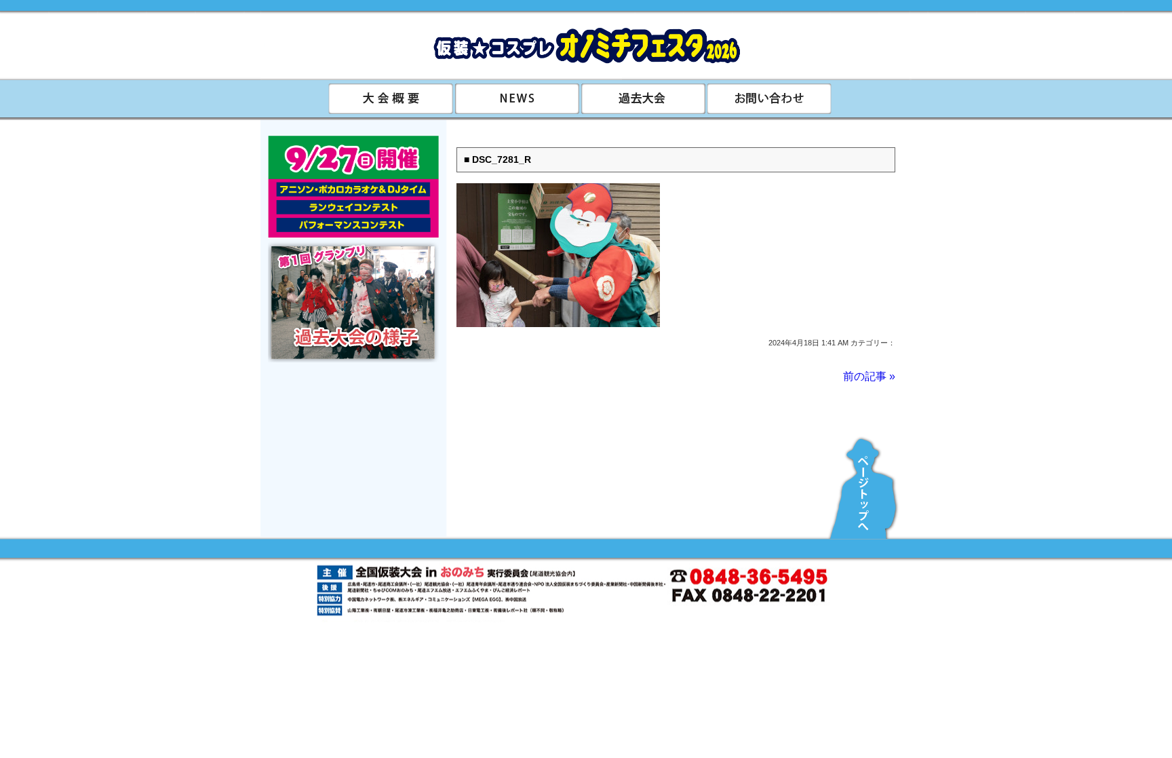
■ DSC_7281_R (497, 160)
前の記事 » (869, 376)
